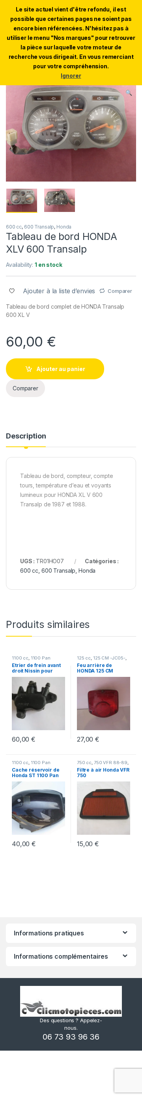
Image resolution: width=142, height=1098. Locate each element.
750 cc (84, 762)
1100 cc (20, 658)
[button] (128, 92)
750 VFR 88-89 (110, 762)
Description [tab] (26, 436)
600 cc (14, 227)
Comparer (120, 291)
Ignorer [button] (71, 75)
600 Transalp (39, 227)
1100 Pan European (31, 660)
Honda (63, 227)
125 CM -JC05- (109, 658)
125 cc (84, 658)
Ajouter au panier (60, 368)
